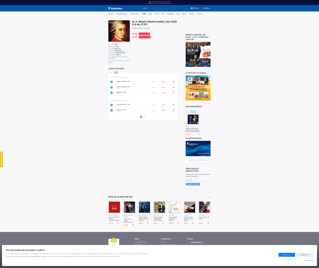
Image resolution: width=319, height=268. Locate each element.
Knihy (150, 14)
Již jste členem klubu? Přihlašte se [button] (197, 160)
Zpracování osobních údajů (169, 244)
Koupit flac (143, 37)
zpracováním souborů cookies (36, 256)
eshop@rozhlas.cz (197, 242)
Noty (177, 14)
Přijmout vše (287, 255)
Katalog (191, 14)
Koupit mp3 (143, 34)
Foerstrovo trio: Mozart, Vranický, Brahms (188, 218)
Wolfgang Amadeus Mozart (119, 56)
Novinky (110, 14)
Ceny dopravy (139, 244)
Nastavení (305, 255)
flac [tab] (116, 72)
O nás (162, 242)
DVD (163, 14)
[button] (196, 8)
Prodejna (199, 14)
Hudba (144, 14)
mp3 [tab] (111, 72)
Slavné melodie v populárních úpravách (173, 218)
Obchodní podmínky (140, 242)
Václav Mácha (112, 58)
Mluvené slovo (134, 14)
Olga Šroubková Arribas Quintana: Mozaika (143, 218)
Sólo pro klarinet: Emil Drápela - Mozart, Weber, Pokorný (158, 219)
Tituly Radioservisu (122, 14)
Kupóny (184, 14)
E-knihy (157, 14)
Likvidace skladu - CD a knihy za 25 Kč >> (159, 3)
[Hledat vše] (174, 8)
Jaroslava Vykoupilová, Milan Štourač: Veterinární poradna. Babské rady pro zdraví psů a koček (193, 131)
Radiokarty (170, 14)
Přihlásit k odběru (193, 184)
